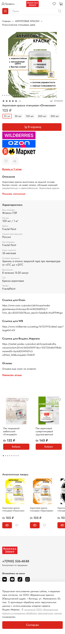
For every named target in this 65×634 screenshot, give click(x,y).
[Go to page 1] (3, 455)
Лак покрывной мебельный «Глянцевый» (11, 431)
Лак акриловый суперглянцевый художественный (44, 431)
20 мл (7, 116)
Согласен (32, 625)
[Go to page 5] (11, 455)
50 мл (18, 116)
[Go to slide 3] (6, 95)
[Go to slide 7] (15, 95)
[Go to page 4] (9, 455)
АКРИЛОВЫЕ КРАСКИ (27, 21)
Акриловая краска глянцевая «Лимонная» (13, 509)
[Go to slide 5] (11, 95)
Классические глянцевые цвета (18, 24)
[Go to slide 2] (4, 95)
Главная (6, 21)
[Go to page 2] (5, 455)
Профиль (10, 4)
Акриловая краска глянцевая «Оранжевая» (41, 509)
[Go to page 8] (18, 455)
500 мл (55, 116)
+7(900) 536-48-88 (15, 561)
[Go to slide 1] (2, 95)
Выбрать (16, 446)
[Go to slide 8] (17, 95)
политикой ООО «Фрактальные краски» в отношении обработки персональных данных (32, 611)
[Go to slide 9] (19, 95)
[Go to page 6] (13, 455)
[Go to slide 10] (21, 95)
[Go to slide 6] (13, 95)
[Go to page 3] (7, 455)
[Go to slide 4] (9, 95)
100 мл (30, 116)
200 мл (42, 116)
